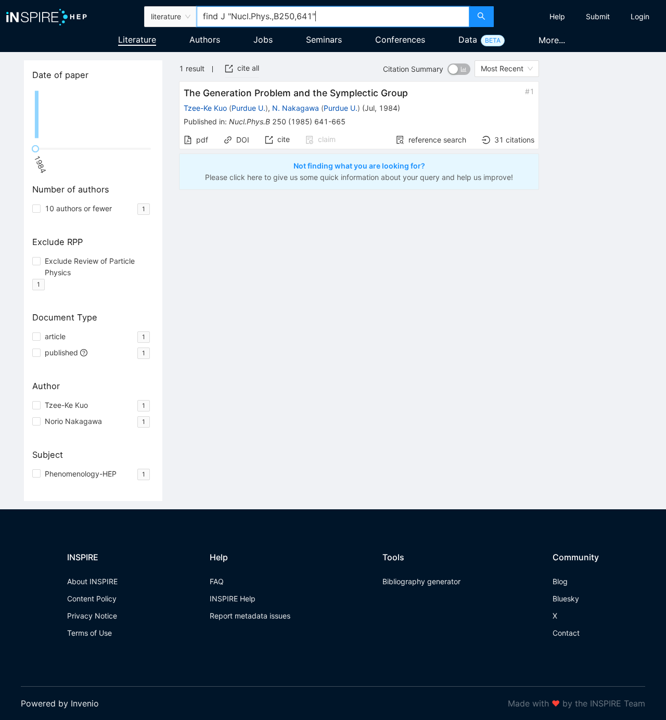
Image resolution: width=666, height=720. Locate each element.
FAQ (217, 581)
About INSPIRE (92, 581)
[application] (93, 114)
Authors (204, 39)
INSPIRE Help (232, 598)
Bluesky (566, 598)
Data (467, 39)
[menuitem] (557, 16)
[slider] (35, 148)
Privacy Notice (92, 615)
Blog (560, 581)
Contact (566, 632)
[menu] (581, 16)
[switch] (458, 69)
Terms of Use (89, 632)
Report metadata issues (250, 615)
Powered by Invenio (60, 703)
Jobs (263, 39)
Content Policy (92, 598)
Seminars (324, 39)
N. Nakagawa (295, 108)
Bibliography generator (421, 581)
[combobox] (333, 16)
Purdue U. (248, 108)
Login (640, 16)
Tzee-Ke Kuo (205, 108)
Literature (137, 39)
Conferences (400, 39)
